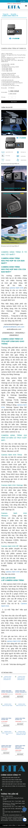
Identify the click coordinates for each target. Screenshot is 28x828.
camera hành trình (16, 288)
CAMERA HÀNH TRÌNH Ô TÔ (10, 15)
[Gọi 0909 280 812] (24, 809)
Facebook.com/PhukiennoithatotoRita (16, 817)
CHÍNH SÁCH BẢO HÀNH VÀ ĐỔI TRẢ (11, 777)
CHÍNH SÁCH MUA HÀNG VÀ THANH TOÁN (12, 781)
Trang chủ (5, 14)
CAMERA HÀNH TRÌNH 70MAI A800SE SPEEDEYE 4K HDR (20, 747)
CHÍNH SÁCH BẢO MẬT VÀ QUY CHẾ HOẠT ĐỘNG (14, 784)
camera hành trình (14, 641)
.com (22, 327)
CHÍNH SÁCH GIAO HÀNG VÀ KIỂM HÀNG (12, 779)
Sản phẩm (13, 14)
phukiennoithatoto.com (11, 327)
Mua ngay (14, 101)
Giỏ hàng (22, 1)
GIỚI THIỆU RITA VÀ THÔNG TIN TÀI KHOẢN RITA (14, 786)
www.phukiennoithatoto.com (15, 815)
